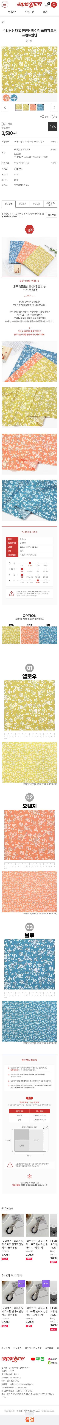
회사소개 (6, 1348)
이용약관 (17, 1348)
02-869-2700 (15, 1378)
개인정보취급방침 (33, 1348)
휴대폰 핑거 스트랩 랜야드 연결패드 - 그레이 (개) (37, 1244)
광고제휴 (49, 1348)
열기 (29, 1413)
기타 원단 (18, 169)
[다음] (54, 107)
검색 (54, 5)
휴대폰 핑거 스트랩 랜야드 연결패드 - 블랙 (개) (12, 1244)
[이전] (5, 107)
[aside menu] (5, 5)
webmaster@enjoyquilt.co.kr (21, 1384)
